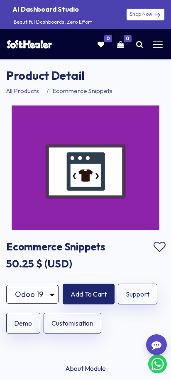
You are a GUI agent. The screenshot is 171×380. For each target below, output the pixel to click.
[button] (89, 294)
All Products (22, 91)
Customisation (72, 323)
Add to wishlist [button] (159, 247)
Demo (23, 323)
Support (137, 294)
